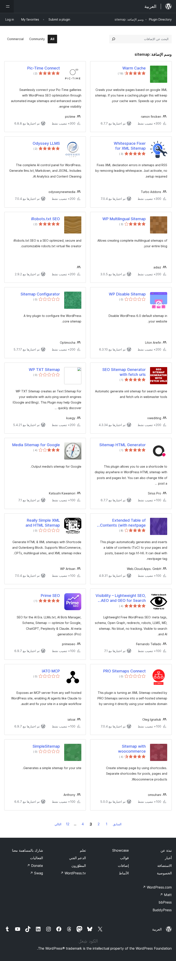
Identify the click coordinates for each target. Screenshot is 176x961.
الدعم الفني (77, 858)
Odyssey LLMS (46, 143)
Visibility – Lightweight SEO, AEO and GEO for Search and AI (121, 598)
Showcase (120, 850)
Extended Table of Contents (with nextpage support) (123, 523)
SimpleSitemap (46, 746)
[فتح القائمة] (7, 6)
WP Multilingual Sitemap (124, 219)
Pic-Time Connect (43, 68)
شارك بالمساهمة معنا (27, 850)
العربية (157, 929)
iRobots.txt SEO (45, 219)
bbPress (165, 902)
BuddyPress (162, 910)
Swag (36, 873)
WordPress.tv (73, 873)
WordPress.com (157, 887)
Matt (166, 895)
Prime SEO (50, 595)
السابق (117, 824)
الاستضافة (164, 865)
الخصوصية (164, 873)
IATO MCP (51, 671)
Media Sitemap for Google (36, 445)
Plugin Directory (160, 19)
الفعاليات (36, 858)
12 (67, 824)
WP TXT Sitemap (44, 369)
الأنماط (124, 873)
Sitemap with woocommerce (132, 748)
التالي (58, 824)
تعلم (83, 850)
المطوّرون (78, 865)
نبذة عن (166, 850)
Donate (35, 865)
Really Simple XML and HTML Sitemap (43, 522)
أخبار (168, 858)
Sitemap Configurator (40, 294)
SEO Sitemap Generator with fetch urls (124, 372)
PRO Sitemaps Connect (124, 671)
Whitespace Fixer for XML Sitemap (130, 146)
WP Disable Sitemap (127, 294)
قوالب (124, 858)
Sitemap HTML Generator (122, 445)
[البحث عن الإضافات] (113, 39)
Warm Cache (134, 68)
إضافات (123, 865)
